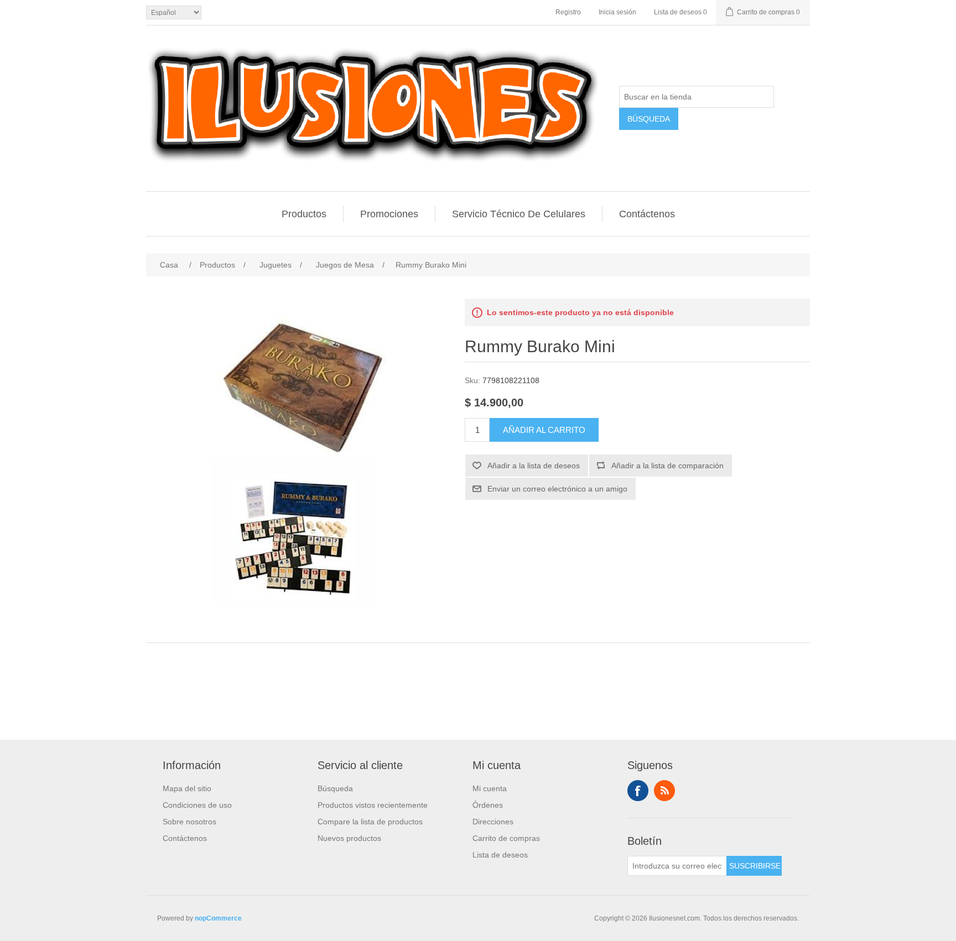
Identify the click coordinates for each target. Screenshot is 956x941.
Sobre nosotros (189, 821)
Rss (664, 790)
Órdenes (487, 805)
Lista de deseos (500, 854)
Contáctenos (647, 213)
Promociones (389, 213)
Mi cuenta (489, 788)
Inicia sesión (617, 12)
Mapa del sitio (187, 788)
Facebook (637, 790)
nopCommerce (218, 918)
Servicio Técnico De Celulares (518, 213)
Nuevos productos (349, 838)
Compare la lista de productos (370, 821)
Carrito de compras (506, 838)
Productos (304, 213)
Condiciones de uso (197, 805)
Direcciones (492, 821)
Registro (568, 12)
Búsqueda (335, 788)
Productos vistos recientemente (373, 805)
